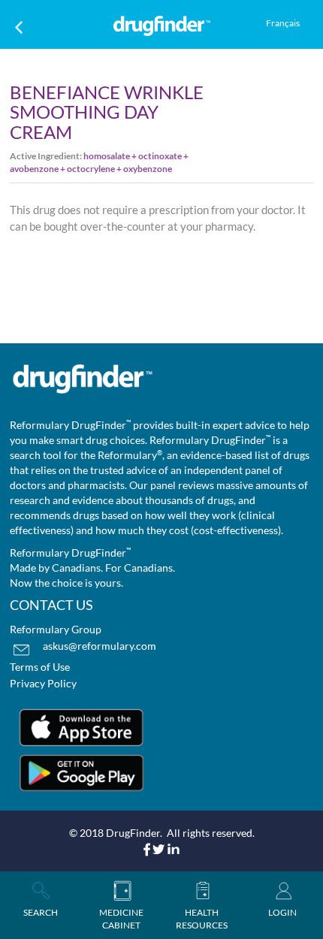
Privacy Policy (43, 683)
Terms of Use (40, 666)
